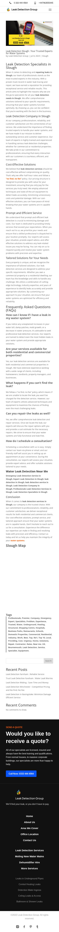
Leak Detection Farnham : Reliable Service (25, 674)
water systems (17, 540)
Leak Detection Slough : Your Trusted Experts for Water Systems (29, 52)
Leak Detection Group (18, 56)
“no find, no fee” (13, 178)
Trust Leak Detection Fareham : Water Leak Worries (29, 678)
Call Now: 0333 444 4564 (21, 774)
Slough (45, 56)
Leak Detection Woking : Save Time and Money (27, 682)
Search (48, 660)
